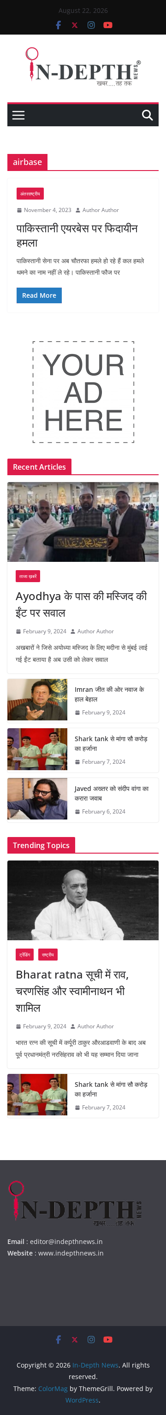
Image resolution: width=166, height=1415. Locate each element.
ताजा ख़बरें (27, 576)
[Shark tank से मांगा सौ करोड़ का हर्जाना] (37, 750)
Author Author (101, 210)
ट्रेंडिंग (24, 954)
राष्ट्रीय (48, 954)
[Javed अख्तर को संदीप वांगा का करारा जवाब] (37, 800)
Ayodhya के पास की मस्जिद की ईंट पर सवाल (81, 604)
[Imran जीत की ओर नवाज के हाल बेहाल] (37, 701)
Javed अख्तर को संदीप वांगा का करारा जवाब (111, 793)
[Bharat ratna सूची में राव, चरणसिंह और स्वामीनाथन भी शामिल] (83, 900)
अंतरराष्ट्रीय (30, 193)
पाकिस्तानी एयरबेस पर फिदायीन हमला (77, 235)
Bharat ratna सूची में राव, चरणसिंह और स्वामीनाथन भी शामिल (72, 991)
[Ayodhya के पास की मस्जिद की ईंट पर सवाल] (83, 521)
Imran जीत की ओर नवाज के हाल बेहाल (109, 694)
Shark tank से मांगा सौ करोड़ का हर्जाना (111, 743)
